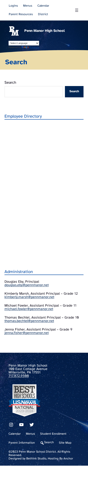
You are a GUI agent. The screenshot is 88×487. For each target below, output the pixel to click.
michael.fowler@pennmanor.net (28, 309)
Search (10, 83)
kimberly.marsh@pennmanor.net (29, 297)
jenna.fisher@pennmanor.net (26, 333)
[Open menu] (76, 10)
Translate (34, 47)
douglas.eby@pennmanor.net (26, 285)
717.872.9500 (19, 376)
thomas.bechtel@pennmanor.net (29, 321)
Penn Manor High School (44, 31)
